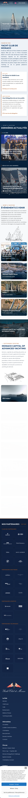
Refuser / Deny (14, 788)
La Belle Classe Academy (11, 436)
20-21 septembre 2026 (8, 258)
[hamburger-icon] (11, 3)
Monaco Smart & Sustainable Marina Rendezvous (9, 254)
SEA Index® (6, 398)
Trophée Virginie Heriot (11, 311)
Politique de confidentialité (14, 796)
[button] (26, 768)
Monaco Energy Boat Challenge (10, 416)
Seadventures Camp (10, 474)
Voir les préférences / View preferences (14, 792)
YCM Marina (7, 455)
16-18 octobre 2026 (7, 294)
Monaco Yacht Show (10, 274)
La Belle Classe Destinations (8, 492)
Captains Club (7, 512)
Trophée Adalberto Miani (9, 291)
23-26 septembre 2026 (8, 276)
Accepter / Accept (14, 784)
